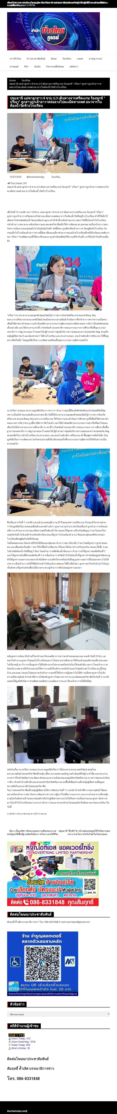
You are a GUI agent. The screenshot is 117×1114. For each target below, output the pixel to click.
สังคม (54, 58)
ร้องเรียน (66, 58)
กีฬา (26, 66)
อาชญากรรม (95, 58)
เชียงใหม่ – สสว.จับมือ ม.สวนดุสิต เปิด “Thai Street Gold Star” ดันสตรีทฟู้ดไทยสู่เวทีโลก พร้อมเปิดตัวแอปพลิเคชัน (56, 4)
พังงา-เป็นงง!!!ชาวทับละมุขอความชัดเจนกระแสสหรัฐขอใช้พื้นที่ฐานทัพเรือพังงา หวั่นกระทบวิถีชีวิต (32, 832)
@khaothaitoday (35, 176)
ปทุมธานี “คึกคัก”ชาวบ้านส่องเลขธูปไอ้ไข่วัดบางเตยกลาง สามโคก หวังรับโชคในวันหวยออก (84, 832)
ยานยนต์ (14, 66)
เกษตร (80, 58)
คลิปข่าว (74, 66)
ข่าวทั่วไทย (15, 58)
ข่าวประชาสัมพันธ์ (36, 58)
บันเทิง (37, 66)
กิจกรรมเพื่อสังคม (55, 66)
